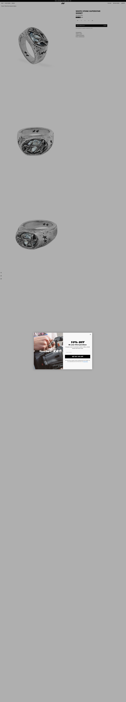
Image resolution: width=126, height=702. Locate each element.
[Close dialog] (90, 334)
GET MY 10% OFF (77, 356)
